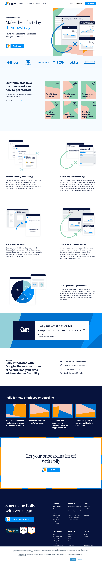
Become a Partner (88, 545)
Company (87, 531)
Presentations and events (74, 506)
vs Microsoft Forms (58, 545)
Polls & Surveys (57, 506)
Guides (70, 538)
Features (56, 503)
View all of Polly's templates (13, 100)
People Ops (87, 506)
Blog (69, 536)
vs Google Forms (57, 543)
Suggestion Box (57, 513)
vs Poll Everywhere (57, 536)
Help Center (71, 545)
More (44, 3)
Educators (86, 515)
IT (84, 513)
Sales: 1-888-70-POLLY (22, 519)
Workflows (55, 521)
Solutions (29, 3)
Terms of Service (88, 541)
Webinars (70, 534)
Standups (55, 517)
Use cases (71, 503)
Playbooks (70, 543)
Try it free (79, 3)
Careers (86, 536)
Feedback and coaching (74, 517)
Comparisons (57, 531)
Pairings (55, 511)
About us (86, 534)
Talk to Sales (90, 3)
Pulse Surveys (56, 515)
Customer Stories (72, 541)
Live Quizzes (56, 519)
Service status (87, 543)
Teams (86, 503)
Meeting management (74, 515)
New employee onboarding (75, 511)
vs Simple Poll (56, 541)
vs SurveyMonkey (57, 538)
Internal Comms (88, 508)
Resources (71, 531)
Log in (71, 3)
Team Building (56, 524)
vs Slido (55, 534)
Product (21, 3)
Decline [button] (80, 559)
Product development (74, 513)
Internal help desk (73, 519)
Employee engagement (74, 508)
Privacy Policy (87, 538)
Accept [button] (73, 559)
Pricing (38, 3)
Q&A (54, 508)
